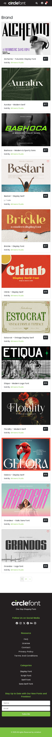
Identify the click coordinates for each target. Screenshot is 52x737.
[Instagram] (20, 623)
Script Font (26, 675)
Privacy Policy (26, 651)
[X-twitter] (24, 623)
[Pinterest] (28, 623)
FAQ (26, 639)
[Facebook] (17, 623)
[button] (5, 3)
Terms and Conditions (26, 655)
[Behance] (31, 623)
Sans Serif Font (26, 683)
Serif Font (26, 679)
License (26, 643)
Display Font (26, 671)
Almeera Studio (17, 62)
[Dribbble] (35, 623)
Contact (26, 647)
